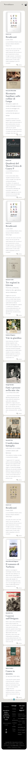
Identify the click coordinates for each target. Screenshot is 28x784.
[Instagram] (6, 732)
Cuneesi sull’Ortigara (12, 617)
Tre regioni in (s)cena (12, 284)
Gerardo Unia (9, 440)
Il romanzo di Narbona (12, 565)
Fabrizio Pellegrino (10, 335)
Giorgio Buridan (10, 384)
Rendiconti (11, 37)
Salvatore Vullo (9, 279)
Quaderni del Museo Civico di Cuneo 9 (14, 166)
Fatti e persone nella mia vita (13, 389)
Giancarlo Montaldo (11, 90)
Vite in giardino (13, 338)
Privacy (19, 747)
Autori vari (8, 34)
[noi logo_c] (26, 4)
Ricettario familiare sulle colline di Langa (13, 97)
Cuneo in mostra (10, 672)
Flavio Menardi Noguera (12, 561)
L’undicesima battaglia (12, 444)
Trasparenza (14, 747)
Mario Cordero (9, 668)
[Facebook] (6, 730)
